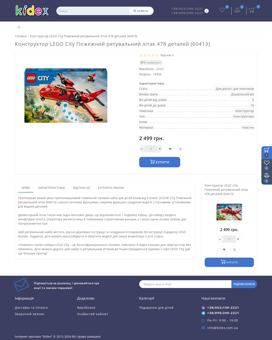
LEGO (160, 69)
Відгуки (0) (81, 188)
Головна (21, 36)
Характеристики (51, 188)
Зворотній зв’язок (29, 314)
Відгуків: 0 (166, 55)
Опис (25, 188)
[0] (237, 10)
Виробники (86, 308)
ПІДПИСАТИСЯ (244, 284)
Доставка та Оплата (31, 308)
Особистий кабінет (92, 314)
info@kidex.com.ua (222, 328)
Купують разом (111, 188)
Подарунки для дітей (156, 308)
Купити (162, 162)
